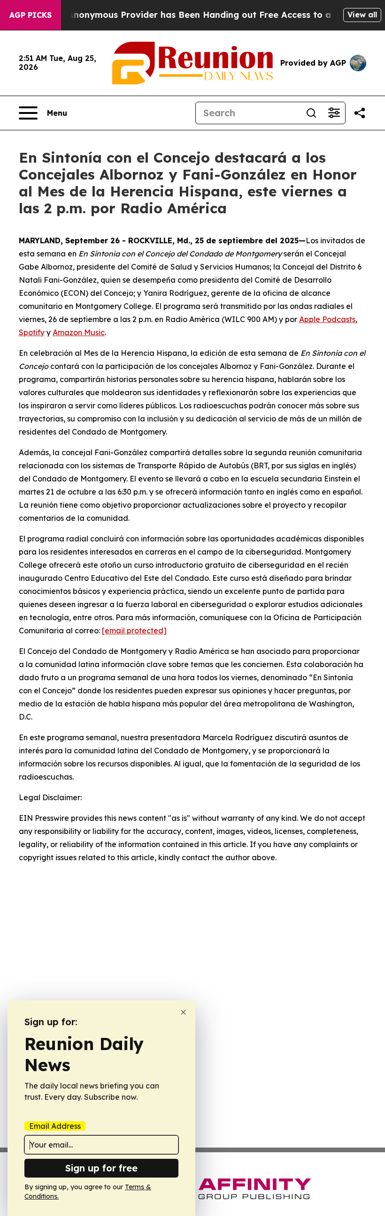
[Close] (183, 1012)
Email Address (55, 1126)
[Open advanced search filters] (334, 113)
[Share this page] (359, 113)
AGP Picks (30, 15)
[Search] (311, 113)
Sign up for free (101, 1168)
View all (362, 14)
